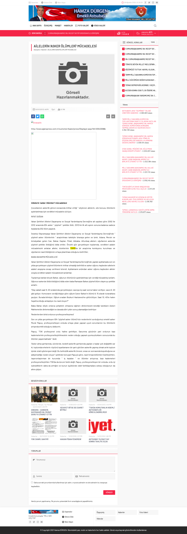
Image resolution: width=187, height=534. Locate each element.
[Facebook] (145, 2)
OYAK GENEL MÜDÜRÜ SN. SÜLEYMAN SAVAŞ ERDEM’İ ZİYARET (137, 150)
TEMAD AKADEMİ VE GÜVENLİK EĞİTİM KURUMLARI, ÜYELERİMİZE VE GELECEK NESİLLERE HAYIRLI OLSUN (138, 199)
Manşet (41, 405)
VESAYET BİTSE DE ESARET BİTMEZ (72, 408)
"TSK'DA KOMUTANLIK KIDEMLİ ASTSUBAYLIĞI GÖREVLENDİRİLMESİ (102, 409)
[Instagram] (153, 2)
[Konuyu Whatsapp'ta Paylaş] (42, 116)
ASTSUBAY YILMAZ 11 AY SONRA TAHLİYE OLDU (99, 440)
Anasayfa (37, 50)
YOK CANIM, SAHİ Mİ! (40, 439)
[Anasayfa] (36, 122)
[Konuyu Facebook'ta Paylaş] (33, 116)
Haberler (44, 50)
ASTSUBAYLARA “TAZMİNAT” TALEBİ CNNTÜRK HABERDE (136, 112)
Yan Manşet (48, 405)
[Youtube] (156, 2)
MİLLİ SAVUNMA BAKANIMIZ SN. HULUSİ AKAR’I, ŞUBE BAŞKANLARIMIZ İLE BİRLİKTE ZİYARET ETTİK (137, 159)
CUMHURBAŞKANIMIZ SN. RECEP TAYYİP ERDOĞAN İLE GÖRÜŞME (73, 33)
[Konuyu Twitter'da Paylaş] (38, 116)
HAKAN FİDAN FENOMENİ (70, 439)
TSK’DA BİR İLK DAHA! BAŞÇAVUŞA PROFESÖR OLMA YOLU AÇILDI (136, 188)
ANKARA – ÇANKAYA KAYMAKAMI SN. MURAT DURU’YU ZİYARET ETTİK (41, 412)
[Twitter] (149, 2)
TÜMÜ (153, 42)
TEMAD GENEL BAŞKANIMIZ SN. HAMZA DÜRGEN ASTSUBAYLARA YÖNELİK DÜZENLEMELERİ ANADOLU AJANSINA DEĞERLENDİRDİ (137, 139)
